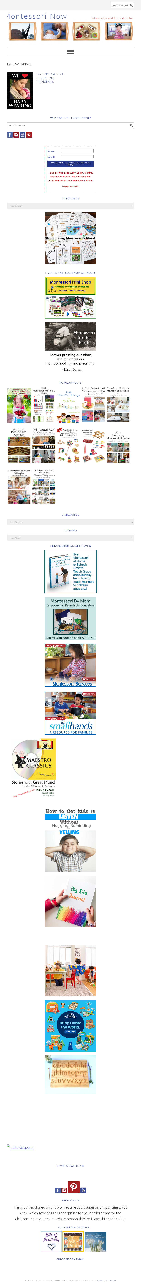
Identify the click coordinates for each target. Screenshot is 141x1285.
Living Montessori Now (70, 27)
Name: (51, 151)
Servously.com (106, 1280)
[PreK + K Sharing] (73, 1250)
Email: (51, 156)
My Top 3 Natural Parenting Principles (51, 77)
